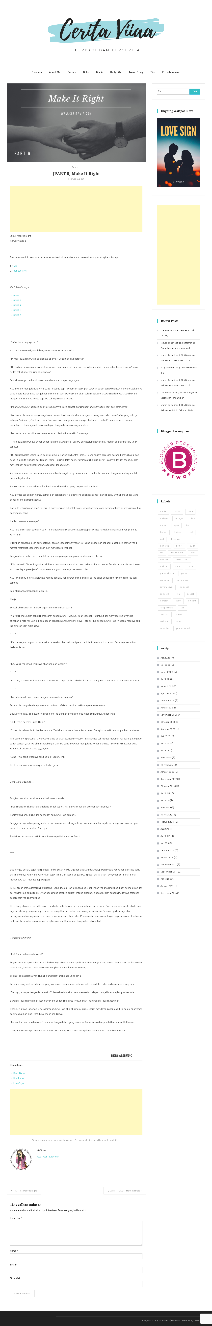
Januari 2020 (167, 772)
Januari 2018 (167, 857)
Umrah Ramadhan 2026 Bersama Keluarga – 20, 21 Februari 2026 (177, 408)
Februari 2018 (167, 850)
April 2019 (165, 807)
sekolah (164, 601)
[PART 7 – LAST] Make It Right (124, 1190)
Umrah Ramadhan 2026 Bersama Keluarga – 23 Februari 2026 (177, 358)
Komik (99, 72)
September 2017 (169, 872)
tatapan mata (166, 608)
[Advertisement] (76, 209)
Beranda (37, 72)
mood (190, 566)
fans (55, 1140)
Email (14, 1264)
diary (193, 518)
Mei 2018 (165, 843)
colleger (179, 518)
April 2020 (166, 757)
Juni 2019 (165, 793)
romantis (164, 594)
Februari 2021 (167, 700)
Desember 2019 (168, 779)
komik (179, 546)
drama (163, 525)
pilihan (100, 1140)
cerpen (43, 1140)
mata (177, 566)
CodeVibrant (199, 1321)
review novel (166, 587)
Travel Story (136, 72)
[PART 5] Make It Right (25, 1190)
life (75, 1140)
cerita (163, 511)
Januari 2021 (167, 707)
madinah (164, 559)
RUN (14, 266)
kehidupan (68, 1140)
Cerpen (72, 72)
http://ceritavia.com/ (48, 1156)
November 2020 (169, 715)
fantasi (163, 532)
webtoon (164, 621)
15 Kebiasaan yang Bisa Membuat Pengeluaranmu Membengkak (177, 346)
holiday (177, 532)
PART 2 (17, 300)
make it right (89, 1140)
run (178, 594)
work (106, 1140)
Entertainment (171, 72)
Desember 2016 (168, 893)
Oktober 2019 (167, 786)
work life (113, 1140)
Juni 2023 (165, 679)
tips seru (164, 614)
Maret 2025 (166, 672)
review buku (183, 580)
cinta (50, 1140)
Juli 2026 (165, 658)
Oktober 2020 (168, 722)
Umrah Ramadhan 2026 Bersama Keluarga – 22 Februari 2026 (177, 383)
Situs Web (15, 1278)
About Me (54, 72)
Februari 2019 (167, 822)
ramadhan (165, 580)
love (80, 1140)
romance (184, 587)
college (164, 518)
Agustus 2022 (167, 693)
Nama (14, 1251)
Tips (152, 72)
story (178, 601)
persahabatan (167, 573)
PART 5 (17, 315)
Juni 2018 (165, 836)
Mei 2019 (165, 800)
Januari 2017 (166, 886)
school (190, 594)
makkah (164, 566)
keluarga (164, 546)
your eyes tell (183, 628)
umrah (179, 614)
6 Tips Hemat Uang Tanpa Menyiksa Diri (178, 370)
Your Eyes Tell (19, 271)
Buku (86, 72)
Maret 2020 (166, 765)
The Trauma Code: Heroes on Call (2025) (177, 333)
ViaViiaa (41, 1150)
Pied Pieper (19, 1073)
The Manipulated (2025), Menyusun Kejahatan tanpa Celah (178, 395)
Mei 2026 (165, 665)
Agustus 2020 (167, 729)
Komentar (16, 1218)
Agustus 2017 (167, 879)
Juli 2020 (165, 736)
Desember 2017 (168, 864)
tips (182, 608)
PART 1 (17, 295)
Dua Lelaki (19, 1078)
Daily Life (116, 72)
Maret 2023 (166, 686)
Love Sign (18, 1083)
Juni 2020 (165, 743)
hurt (191, 532)
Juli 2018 (164, 829)
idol (60, 1140)
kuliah (192, 546)
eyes (176, 525)
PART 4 (17, 310)
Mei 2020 (165, 750)
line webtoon (177, 553)
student (192, 601)
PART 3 (17, 305)
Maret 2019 (166, 814)
